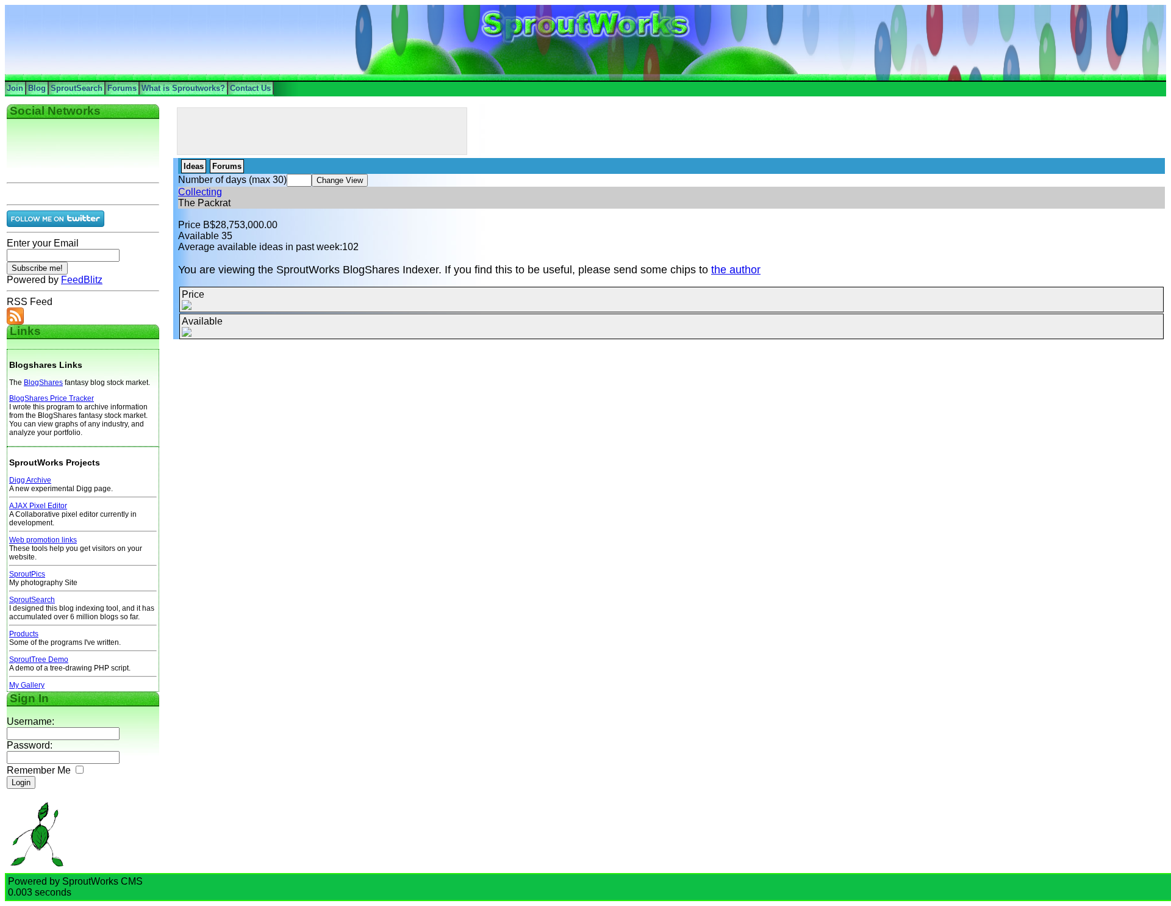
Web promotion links (43, 540)
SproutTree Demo (38, 659)
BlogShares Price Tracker (51, 398)
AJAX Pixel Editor (38, 506)
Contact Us (250, 88)
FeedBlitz (81, 280)
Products (23, 634)
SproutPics (27, 574)
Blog (37, 88)
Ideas (194, 166)
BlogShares (43, 382)
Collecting (200, 192)
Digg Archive (30, 480)
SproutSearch (76, 88)
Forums (122, 88)
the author (736, 270)
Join (15, 88)
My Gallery (27, 685)
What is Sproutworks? (183, 88)
